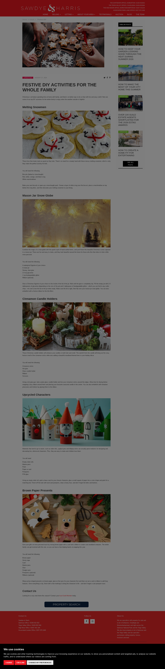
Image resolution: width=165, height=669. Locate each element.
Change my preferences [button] (40, 663)
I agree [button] (9, 663)
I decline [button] (20, 663)
